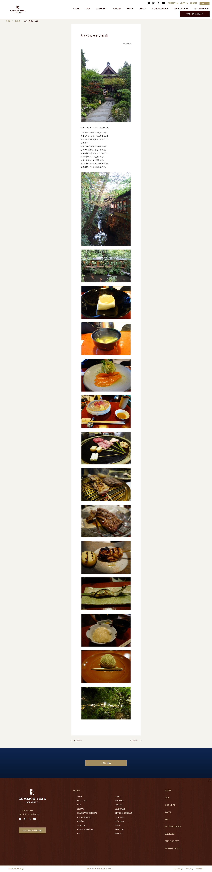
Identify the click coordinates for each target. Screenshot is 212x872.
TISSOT (118, 834)
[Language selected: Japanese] (206, 869)
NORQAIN (119, 830)
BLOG (17, 21)
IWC (79, 805)
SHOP (143, 8)
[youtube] (163, 3)
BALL (79, 834)
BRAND (117, 8)
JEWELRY (171, 3)
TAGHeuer (119, 801)
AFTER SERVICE (160, 8)
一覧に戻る (106, 763)
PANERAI (118, 805)
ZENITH (80, 809)
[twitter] (158, 3)
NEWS (76, 8)
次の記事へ (134, 740)
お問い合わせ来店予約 (194, 14)
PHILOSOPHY (181, 8)
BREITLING (82, 801)
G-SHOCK (81, 825)
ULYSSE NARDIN (84, 817)
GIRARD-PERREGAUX (124, 813)
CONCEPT (101, 8)
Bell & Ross (119, 821)
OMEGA (118, 797)
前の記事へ (77, 740)
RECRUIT (193, 3)
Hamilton (80, 821)
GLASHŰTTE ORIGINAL (87, 813)
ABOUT (183, 3)
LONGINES (119, 817)
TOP (8, 21)
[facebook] (149, 3)
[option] (206, 870)
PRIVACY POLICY (15, 869)
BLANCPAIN (120, 809)
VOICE (130, 8)
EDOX (117, 825)
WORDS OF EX (202, 8)
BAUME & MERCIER (85, 830)
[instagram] (153, 3)
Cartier (79, 797)
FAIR (87, 8)
